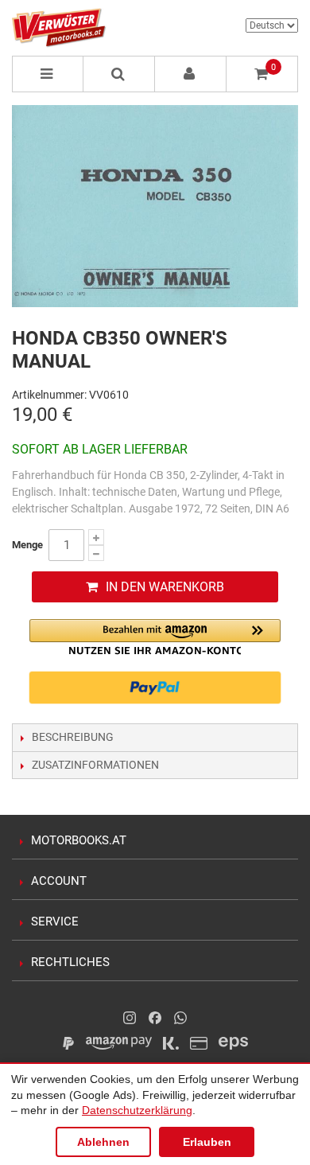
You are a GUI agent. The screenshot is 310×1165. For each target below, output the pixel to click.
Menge (27, 545)
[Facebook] (155, 1017)
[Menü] (47, 74)
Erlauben (207, 1142)
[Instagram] (129, 1017)
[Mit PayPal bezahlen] (155, 687)
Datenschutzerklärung (137, 1110)
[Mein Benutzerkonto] (191, 74)
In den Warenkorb (165, 586)
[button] (155, 637)
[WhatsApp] (180, 1017)
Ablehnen (103, 1142)
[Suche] (119, 74)
